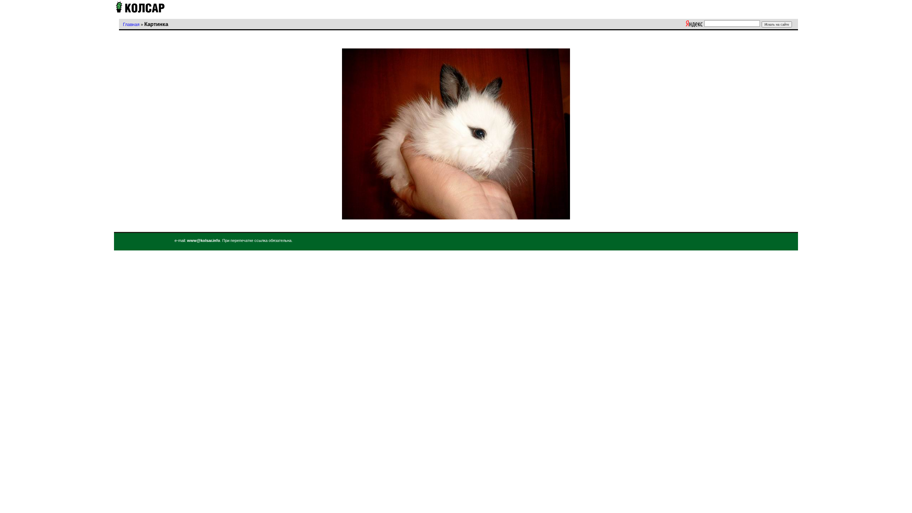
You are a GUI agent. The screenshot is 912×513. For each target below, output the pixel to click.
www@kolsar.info (203, 240)
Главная (131, 24)
